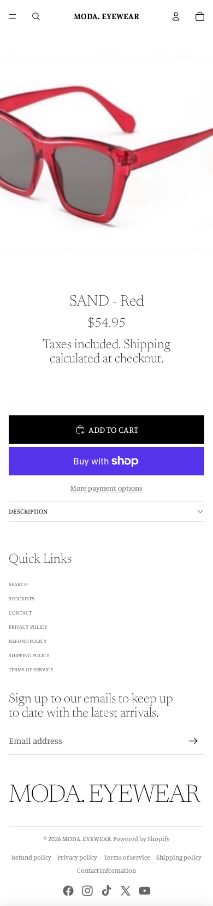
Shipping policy (179, 857)
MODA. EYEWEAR (86, 839)
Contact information (106, 870)
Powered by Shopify (141, 839)
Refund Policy (28, 640)
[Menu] (12, 16)
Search (18, 584)
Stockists (21, 598)
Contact (20, 612)
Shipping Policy (29, 655)
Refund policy (31, 857)
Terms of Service (31, 669)
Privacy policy (77, 857)
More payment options (106, 488)
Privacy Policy (28, 626)
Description (28, 511)
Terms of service (127, 857)
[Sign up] (193, 741)
